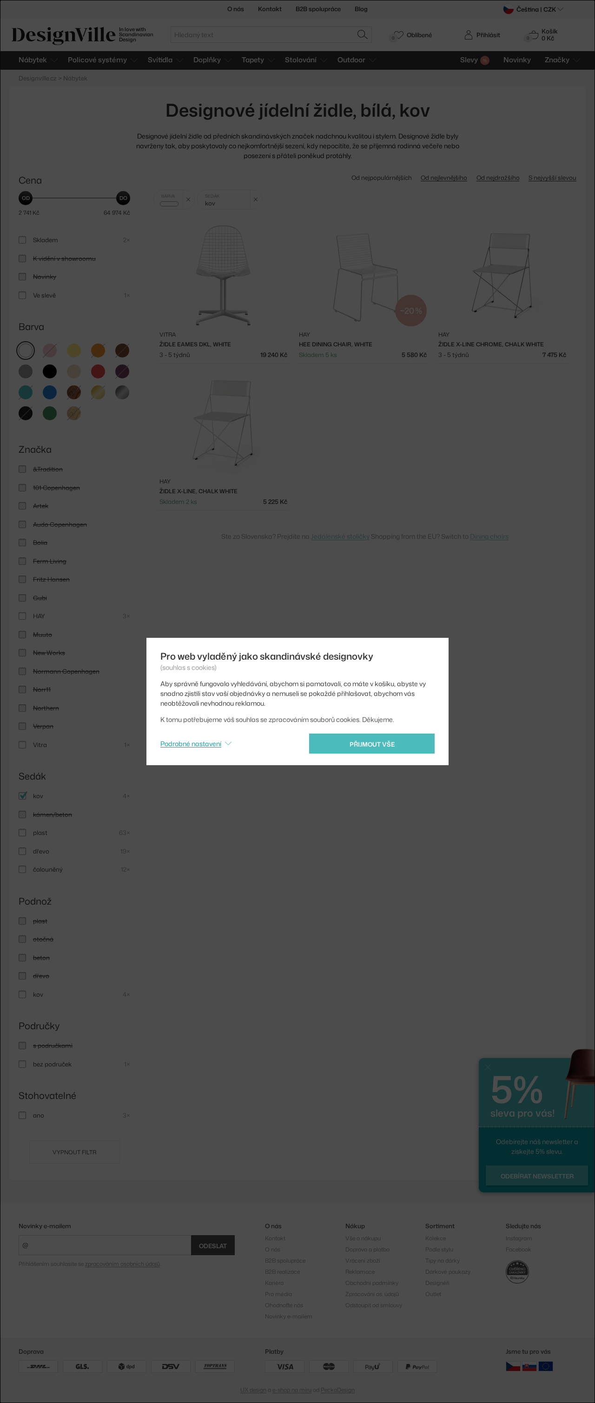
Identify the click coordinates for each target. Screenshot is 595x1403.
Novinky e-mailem (45, 1226)
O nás (235, 9)
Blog (361, 9)
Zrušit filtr (188, 199)
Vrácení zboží (362, 1260)
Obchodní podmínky (371, 1283)
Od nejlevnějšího (444, 177)
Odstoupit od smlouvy (373, 1305)
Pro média (278, 1294)
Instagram (519, 1238)
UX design (253, 1390)
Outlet (433, 1294)
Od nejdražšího (498, 177)
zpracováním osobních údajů (122, 1264)
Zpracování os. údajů (372, 1294)
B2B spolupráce (318, 9)
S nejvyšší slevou (552, 177)
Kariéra (274, 1283)
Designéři (437, 1283)
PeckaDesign (338, 1390)
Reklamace (360, 1272)
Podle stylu (439, 1249)
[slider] (26, 198)
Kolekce (435, 1238)
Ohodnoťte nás (284, 1305)
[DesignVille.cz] (513, 1365)
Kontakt (270, 9)
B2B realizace (282, 1272)
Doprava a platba (367, 1249)
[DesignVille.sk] (529, 1365)
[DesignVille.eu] (545, 1365)
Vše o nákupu (363, 1238)
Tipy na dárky (442, 1260)
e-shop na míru (291, 1390)
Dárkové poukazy (447, 1272)
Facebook (518, 1249)
